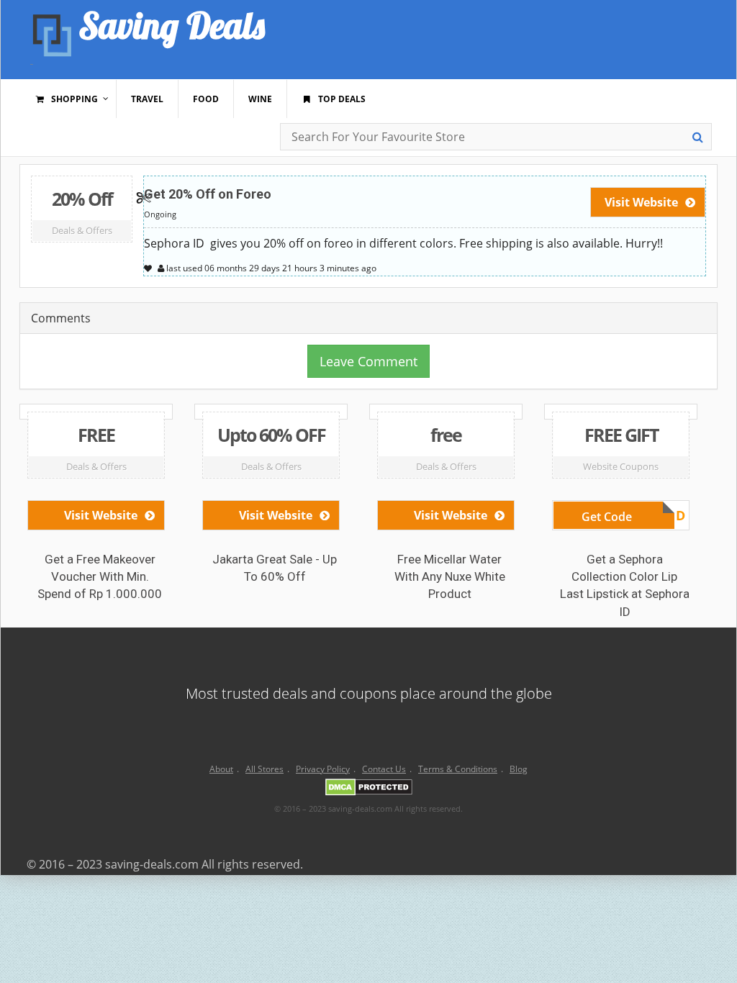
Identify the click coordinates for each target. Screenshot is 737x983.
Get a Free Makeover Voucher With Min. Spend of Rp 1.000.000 (99, 577)
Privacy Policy (323, 769)
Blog (519, 769)
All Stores (264, 769)
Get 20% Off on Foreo (207, 193)
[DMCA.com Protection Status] (368, 789)
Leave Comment (368, 361)
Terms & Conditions (457, 769)
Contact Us (384, 769)
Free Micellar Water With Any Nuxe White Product (449, 577)
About (221, 769)
